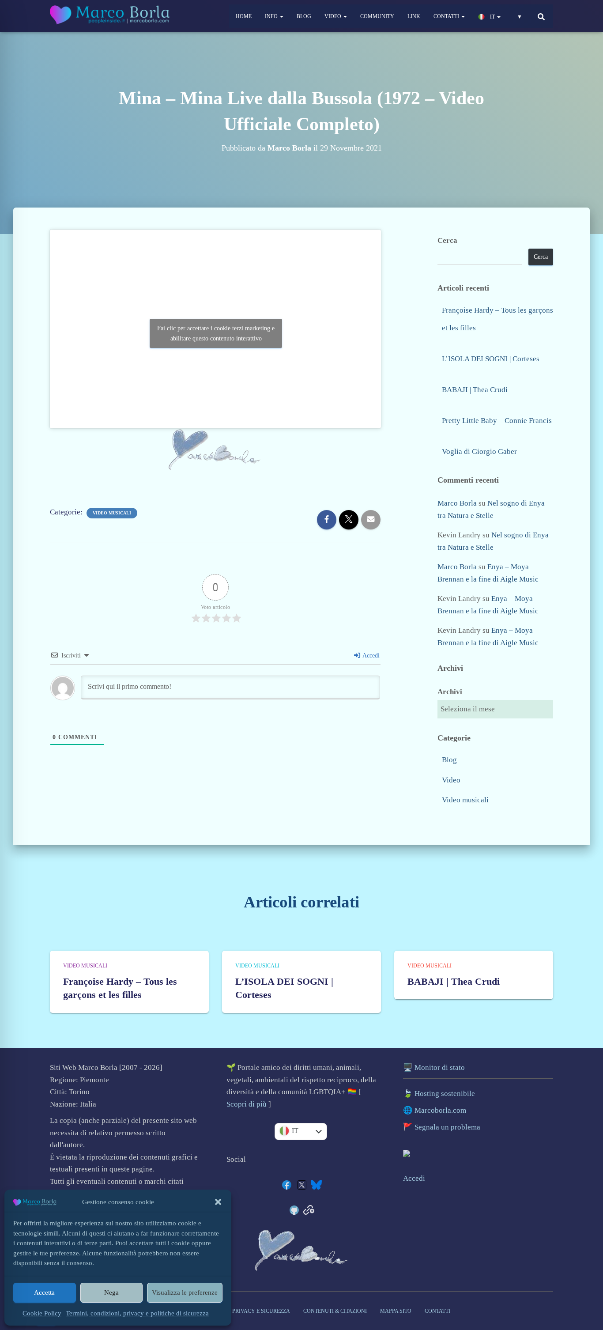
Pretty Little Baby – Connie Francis (497, 420)
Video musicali (112, 512)
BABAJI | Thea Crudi (475, 389)
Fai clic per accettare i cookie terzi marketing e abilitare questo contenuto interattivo (216, 333)
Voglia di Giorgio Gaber (479, 451)
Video (333, 16)
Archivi (449, 692)
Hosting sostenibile (445, 1093)
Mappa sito (395, 1311)
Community (377, 16)
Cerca (447, 240)
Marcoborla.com (440, 1110)
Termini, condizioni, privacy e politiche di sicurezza (137, 1313)
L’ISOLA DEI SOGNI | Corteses (490, 359)
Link (413, 16)
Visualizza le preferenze (185, 1292)
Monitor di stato (440, 1067)
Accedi (370, 655)
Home (244, 16)
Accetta (44, 1292)
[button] (218, 1202)
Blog (304, 16)
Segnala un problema (447, 1127)
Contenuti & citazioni (335, 1311)
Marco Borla (457, 503)
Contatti (446, 16)
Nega (111, 1292)
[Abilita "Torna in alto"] (588, 1270)
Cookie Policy (42, 1313)
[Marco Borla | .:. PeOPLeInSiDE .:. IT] (111, 16)
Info (272, 16)
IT (492, 17)
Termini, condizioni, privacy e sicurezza (231, 1311)
